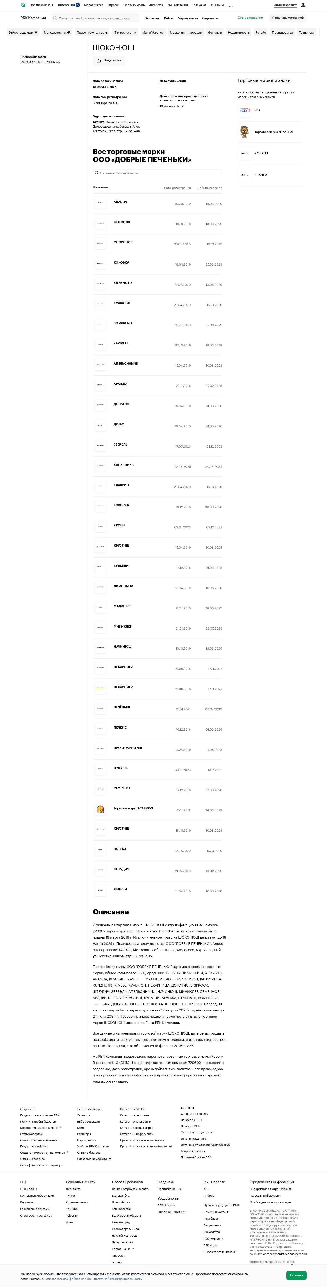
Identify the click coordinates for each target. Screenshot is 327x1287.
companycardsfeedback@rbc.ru (285, 1253)
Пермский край (122, 1241)
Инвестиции (66, 5)
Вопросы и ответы (193, 1150)
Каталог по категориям (135, 1121)
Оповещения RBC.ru (172, 1211)
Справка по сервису (194, 1113)
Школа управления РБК (219, 1251)
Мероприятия (93, 5)
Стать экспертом (250, 17)
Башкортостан (122, 1208)
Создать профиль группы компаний (44, 1152)
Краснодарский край (126, 1228)
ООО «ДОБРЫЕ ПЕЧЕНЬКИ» (40, 61)
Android (209, 1195)
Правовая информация (265, 1195)
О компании (28, 1188)
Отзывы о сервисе (32, 1158)
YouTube (72, 1208)
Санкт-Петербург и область (130, 1188)
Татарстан (118, 1255)
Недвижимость (134, 5)
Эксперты (152, 18)
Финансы (215, 32)
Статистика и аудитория (197, 1132)
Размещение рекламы (34, 1208)
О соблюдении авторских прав (271, 1201)
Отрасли (113, 5)
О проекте (210, 18)
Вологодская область (126, 1215)
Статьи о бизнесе (88, 1152)
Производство (282, 32)
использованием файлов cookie (67, 1278)
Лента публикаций (89, 1108)
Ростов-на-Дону (123, 1248)
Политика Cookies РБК (196, 1157)
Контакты (187, 1107)
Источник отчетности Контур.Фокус (205, 1144)
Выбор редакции (21, 32)
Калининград (121, 1221)
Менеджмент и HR (57, 32)
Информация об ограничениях (271, 1188)
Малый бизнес (153, 32)
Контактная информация (37, 1195)
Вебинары (84, 1133)
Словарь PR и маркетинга (94, 1158)
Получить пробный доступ (38, 1121)
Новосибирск (121, 1201)
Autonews (156, 5)
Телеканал (199, 5)
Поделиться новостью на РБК (39, 1115)
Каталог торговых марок (136, 1127)
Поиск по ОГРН (191, 1119)
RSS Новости (166, 1205)
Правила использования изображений (146, 1146)
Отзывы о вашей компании (38, 1139)
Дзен (69, 1221)
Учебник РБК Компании (93, 1146)
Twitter (70, 1195)
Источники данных (194, 1138)
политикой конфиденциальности (117, 1278)
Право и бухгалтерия (92, 32)
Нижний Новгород (124, 1235)
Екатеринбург (121, 1195)
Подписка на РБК (41, 5)
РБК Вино (217, 5)
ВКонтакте (73, 1188)
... (231, 4)
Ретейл (261, 32)
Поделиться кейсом (33, 1146)
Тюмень (117, 1261)
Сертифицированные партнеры (41, 1164)
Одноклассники (77, 1201)
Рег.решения (212, 1225)
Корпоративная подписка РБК (40, 1127)
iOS (206, 1188)
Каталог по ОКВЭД (132, 1108)
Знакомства (212, 1231)
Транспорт (307, 32)
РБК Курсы (211, 1245)
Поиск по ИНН (190, 1125)
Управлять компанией (288, 17)
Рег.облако (211, 1218)
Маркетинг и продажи (186, 32)
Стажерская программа (36, 1215)
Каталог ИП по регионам (136, 1133)
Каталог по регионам (134, 1115)
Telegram (72, 1215)
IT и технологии (125, 32)
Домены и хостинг (216, 1211)
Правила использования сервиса (142, 1139)
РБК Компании (177, 5)
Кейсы (168, 18)
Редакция (26, 1201)
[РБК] (23, 5)
